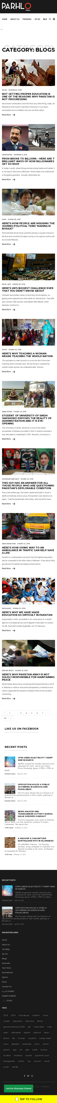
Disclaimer (45, 1087)
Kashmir (37, 1032)
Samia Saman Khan (9, 544)
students (18, 1055)
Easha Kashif (6, 608)
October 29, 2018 (14, 219)
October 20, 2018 (19, 608)
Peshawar (27, 1044)
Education (17, 1021)
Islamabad (16, 1032)
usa (29, 1061)
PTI (21, 1050)
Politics (6, 1050)
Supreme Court (42, 1055)
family (40, 1021)
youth (6, 1067)
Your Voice (6, 968)
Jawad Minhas (7, 155)
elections (29, 1021)
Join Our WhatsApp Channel (18, 1088)
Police (46, 1044)
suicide (28, 1055)
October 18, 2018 (21, 670)
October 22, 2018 (23, 544)
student (7, 1055)
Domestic (6, 963)
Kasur (46, 1032)
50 (5, 718)
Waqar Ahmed (7, 412)
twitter (21, 1061)
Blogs (46, 19)
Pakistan (15, 1044)
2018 (5, 1015)
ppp (15, 1050)
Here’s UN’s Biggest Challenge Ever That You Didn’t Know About (27, 289)
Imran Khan (39, 1027)
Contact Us (7, 986)
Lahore (6, 1038)
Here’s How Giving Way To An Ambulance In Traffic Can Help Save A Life (28, 550)
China (45, 1015)
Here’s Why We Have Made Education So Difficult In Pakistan (27, 613)
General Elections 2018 (14, 1027)
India (49, 1027)
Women (37, 1061)
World (46, 1061)
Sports (5, 977)
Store (4, 982)
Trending (26, 19)
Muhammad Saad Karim (10, 479)
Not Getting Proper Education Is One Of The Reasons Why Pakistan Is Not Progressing (28, 97)
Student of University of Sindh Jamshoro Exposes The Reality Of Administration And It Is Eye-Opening (27, 419)
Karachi (27, 1032)
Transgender (9, 1061)
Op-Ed (37, 19)
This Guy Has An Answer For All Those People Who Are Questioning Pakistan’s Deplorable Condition (28, 485)
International (7, 972)
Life (13, 1038)
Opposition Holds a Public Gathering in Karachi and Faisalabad (34, 786)
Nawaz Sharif (45, 1038)
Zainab (15, 1067)
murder (21, 1038)
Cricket (6, 1021)
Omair (4, 219)
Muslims (32, 1038)
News (5, 1044)
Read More (6, 115)
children (36, 1015)
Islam (5, 1032)
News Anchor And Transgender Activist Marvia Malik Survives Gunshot (35, 813)
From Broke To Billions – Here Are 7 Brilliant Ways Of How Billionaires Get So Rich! (28, 161)
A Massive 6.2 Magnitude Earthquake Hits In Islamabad (36, 839)
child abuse (24, 1015)
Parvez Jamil (6, 284)
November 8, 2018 (15, 90)
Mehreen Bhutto (8, 670)
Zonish (4, 90)
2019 (13, 1015)
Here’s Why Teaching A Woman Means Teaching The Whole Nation (27, 355)
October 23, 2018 (14, 349)
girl (29, 1027)
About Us (14, 19)
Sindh (34, 1050)
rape (27, 1050)
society (44, 1050)
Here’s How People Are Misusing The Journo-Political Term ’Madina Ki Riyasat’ (28, 226)
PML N (37, 1044)
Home (4, 19)
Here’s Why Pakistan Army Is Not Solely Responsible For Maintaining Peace (28, 677)
